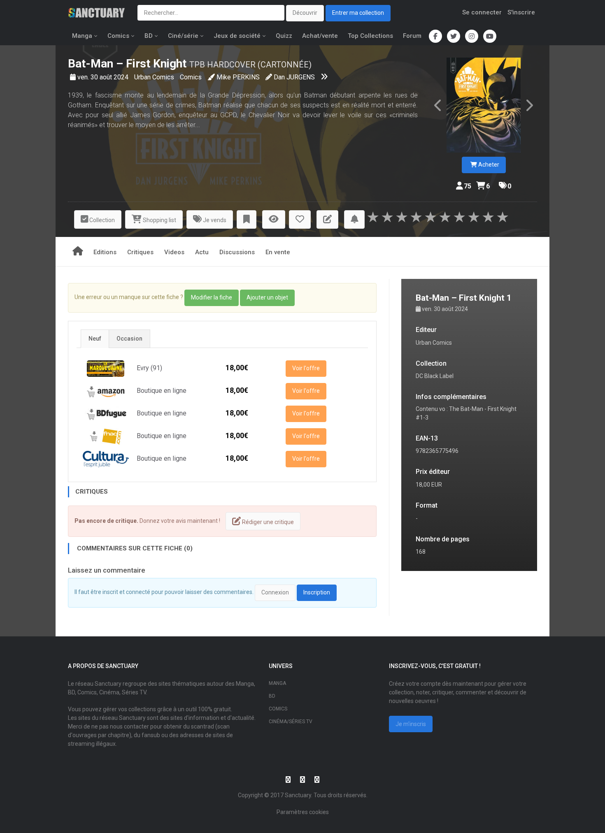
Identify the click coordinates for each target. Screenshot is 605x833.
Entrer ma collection (358, 12)
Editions (104, 252)
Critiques (140, 252)
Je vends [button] (214, 220)
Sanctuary (298, 795)
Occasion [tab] (129, 338)
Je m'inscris (411, 724)
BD (148, 35)
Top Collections (370, 35)
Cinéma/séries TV (290, 721)
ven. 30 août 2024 (103, 77)
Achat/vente (320, 35)
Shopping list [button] (159, 220)
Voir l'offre (306, 368)
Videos (174, 252)
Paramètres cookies (303, 812)
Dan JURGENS (294, 77)
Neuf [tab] (94, 338)
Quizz (284, 35)
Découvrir (305, 12)
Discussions (237, 252)
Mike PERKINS (238, 77)
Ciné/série (183, 35)
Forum (412, 35)
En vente (277, 252)
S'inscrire (521, 12)
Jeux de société (237, 35)
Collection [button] (101, 220)
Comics (118, 35)
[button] (246, 219)
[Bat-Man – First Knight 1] (484, 105)
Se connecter (482, 12)
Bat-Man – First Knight (127, 63)
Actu (202, 252)
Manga (82, 35)
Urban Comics (155, 77)
